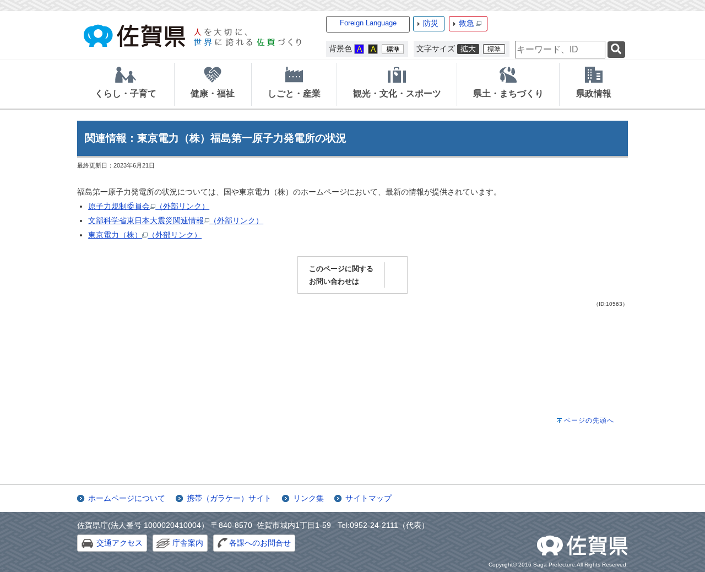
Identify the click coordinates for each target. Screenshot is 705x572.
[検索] (616, 49)
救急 (466, 23)
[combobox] (560, 49)
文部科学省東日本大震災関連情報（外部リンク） (175, 220)
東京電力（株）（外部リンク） (145, 234)
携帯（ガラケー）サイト (229, 498)
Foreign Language (368, 23)
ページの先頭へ (589, 420)
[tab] (125, 84)
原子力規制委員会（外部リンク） (148, 206)
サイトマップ (368, 498)
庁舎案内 (187, 542)
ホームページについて (126, 498)
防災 (430, 23)
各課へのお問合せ (260, 542)
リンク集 (308, 498)
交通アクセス (119, 542)
